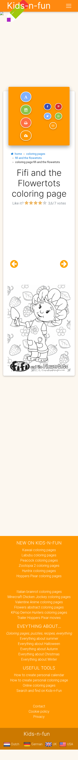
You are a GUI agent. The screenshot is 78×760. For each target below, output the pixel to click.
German (36, 744)
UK (54, 744)
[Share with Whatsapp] (58, 116)
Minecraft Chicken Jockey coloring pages (39, 597)
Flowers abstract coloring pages (39, 607)
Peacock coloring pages (39, 560)
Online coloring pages (39, 685)
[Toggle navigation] (69, 6)
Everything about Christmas (39, 654)
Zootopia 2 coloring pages (39, 565)
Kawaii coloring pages (39, 550)
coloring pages (35, 154)
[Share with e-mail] (53, 125)
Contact (39, 706)
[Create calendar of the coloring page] (25, 110)
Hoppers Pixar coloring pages (39, 576)
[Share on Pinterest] (58, 106)
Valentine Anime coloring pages (39, 602)
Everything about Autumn (39, 649)
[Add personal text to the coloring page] (25, 97)
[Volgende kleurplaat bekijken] (62, 264)
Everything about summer (39, 638)
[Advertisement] (39, 41)
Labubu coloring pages (39, 555)
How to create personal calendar (39, 675)
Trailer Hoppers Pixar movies (39, 617)
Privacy (39, 716)
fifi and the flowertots (28, 158)
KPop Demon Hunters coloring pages (39, 612)
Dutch (14, 744)
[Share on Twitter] (47, 116)
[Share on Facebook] (47, 106)
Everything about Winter (39, 659)
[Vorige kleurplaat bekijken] (15, 264)
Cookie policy (39, 711)
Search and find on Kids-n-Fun (39, 690)
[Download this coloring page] (26, 135)
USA (69, 744)
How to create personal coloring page (39, 680)
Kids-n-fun (28, 6)
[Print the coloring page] (25, 122)
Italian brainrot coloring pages (39, 591)
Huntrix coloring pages (39, 571)
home (17, 154)
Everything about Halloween (39, 643)
